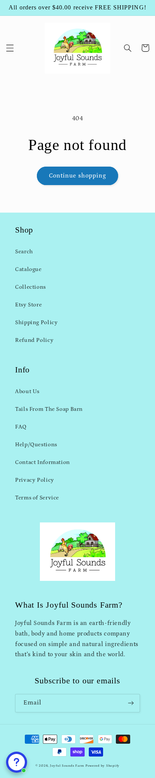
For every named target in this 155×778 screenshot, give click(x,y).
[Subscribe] (131, 703)
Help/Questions (36, 444)
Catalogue (28, 269)
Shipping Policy (36, 322)
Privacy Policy (34, 480)
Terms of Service (37, 498)
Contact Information (42, 462)
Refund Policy (34, 340)
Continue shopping (77, 175)
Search (24, 251)
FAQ (21, 427)
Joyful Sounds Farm (67, 765)
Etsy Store (28, 305)
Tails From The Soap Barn (49, 409)
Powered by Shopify (102, 765)
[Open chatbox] (16, 762)
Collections (30, 287)
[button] (9, 48)
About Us (27, 391)
